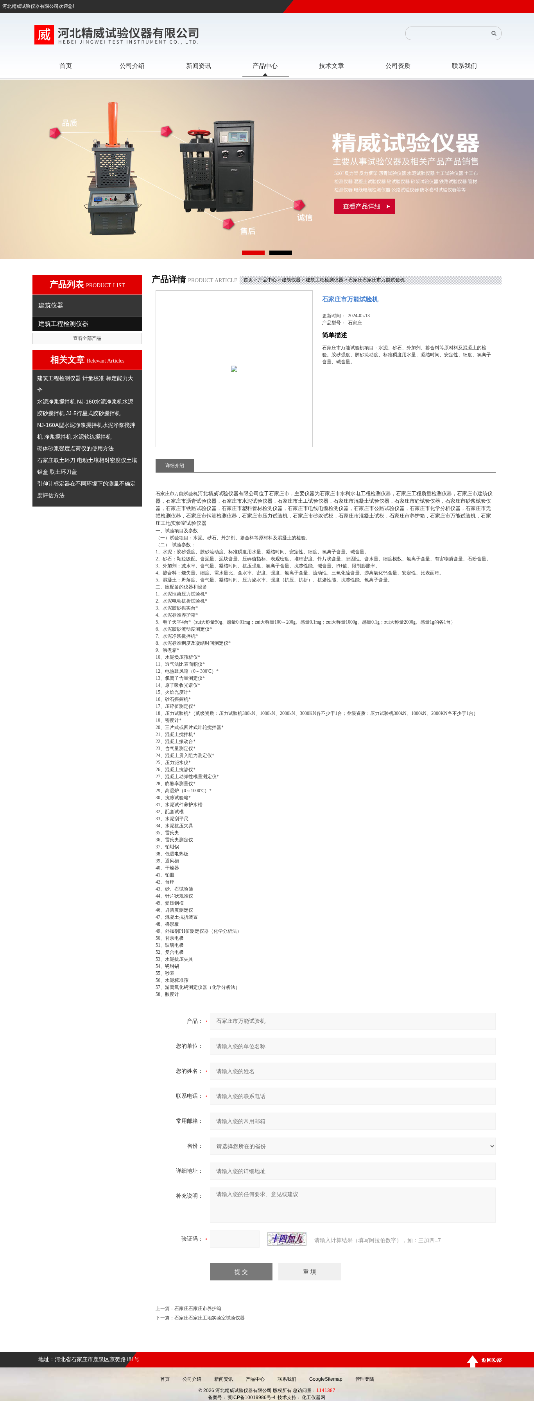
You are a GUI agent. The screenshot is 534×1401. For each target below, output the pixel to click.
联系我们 (287, 1379)
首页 (248, 280)
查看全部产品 (87, 338)
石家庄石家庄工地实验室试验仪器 (209, 1318)
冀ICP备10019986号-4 (252, 1397)
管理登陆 (364, 1379)
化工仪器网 (313, 1397)
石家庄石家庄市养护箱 (197, 1308)
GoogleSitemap (325, 1379)
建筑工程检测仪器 (324, 280)
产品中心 (267, 280)
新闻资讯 (223, 1379)
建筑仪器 (291, 280)
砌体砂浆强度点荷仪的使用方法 (75, 448)
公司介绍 (192, 1379)
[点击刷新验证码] (286, 1239)
